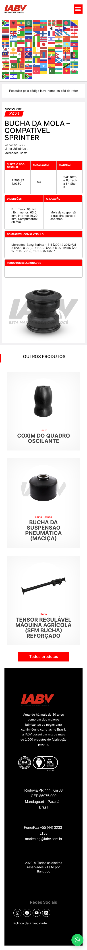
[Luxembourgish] (59, 49)
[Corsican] (51, 28)
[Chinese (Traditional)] (44, 28)
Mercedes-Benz (15, 153)
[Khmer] (74, 44)
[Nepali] (59, 54)
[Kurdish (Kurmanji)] (13, 49)
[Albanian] (13, 22)
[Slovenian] (36, 65)
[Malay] (6, 54)
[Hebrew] (51, 38)
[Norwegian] (66, 54)
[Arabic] (29, 22)
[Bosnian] (74, 22)
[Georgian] (74, 33)
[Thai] (29, 70)
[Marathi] (36, 54)
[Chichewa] (29, 28)
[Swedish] (74, 65)
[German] (6, 38)
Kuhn (43, 614)
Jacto (43, 430)
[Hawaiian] (44, 38)
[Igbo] (13, 44)
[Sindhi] (13, 65)
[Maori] (29, 54)
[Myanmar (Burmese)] (51, 54)
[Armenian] (36, 22)
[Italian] (36, 44)
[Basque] (51, 22)
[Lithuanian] (51, 49)
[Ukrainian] (44, 70)
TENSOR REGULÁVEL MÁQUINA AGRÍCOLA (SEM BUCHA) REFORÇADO (43, 627)
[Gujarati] (21, 38)
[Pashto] (74, 54)
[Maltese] (21, 54)
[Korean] (6, 49)
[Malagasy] (74, 49)
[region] (43, 909)
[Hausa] (36, 38)
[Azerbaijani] (44, 22)
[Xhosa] (6, 76)
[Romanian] (36, 60)
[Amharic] (21, 22)
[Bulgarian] (6, 28)
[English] (13, 33)
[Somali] (44, 65)
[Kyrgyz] (21, 49)
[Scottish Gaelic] (59, 60)
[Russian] (44, 60)
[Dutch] (6, 33)
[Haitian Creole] (29, 38)
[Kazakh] (66, 44)
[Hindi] (59, 38)
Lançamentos (14, 144)
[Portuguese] (21, 60)
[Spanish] (51, 65)
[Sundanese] (59, 65)
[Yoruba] (21, 76)
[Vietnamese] (66, 70)
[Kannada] (59, 44)
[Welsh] (74, 70)
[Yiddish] (13, 76)
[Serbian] (66, 60)
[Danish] (74, 28)
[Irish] (29, 44)
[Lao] (29, 49)
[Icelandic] (6, 44)
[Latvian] (44, 49)
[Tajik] (6, 70)
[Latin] (36, 49)
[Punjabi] (29, 60)
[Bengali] (66, 22)
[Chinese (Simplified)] (36, 28)
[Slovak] (29, 65)
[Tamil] (13, 70)
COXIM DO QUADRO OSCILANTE (43, 438)
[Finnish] (44, 33)
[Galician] (66, 33)
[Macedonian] (66, 49)
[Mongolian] (44, 54)
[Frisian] (59, 33)
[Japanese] (44, 44)
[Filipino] (36, 33)
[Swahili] (66, 65)
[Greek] (13, 38)
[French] (51, 33)
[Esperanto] (21, 33)
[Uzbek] (59, 70)
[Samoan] (51, 60)
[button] (78, 9)
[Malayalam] (13, 54)
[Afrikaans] (6, 22)
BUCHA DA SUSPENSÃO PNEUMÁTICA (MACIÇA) (43, 530)
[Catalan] (13, 28)
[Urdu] (51, 70)
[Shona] (6, 65)
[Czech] (66, 28)
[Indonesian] (21, 44)
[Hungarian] (74, 38)
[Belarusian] (59, 22)
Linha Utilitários (15, 148)
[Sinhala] (21, 65)
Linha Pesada (43, 516)
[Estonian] (29, 33)
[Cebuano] (21, 28)
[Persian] (6, 60)
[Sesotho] (74, 60)
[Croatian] (59, 28)
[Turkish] (36, 70)
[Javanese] (51, 44)
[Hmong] (66, 38)
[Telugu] (21, 70)
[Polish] (13, 60)
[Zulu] (29, 76)
